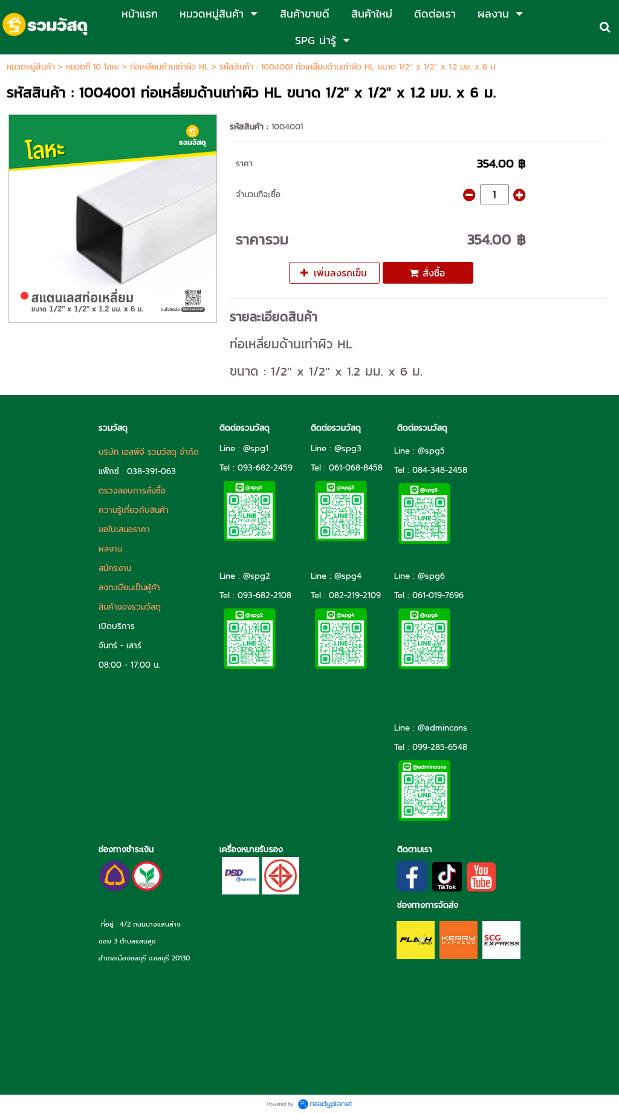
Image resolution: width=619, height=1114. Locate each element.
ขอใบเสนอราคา (124, 529)
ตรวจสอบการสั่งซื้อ (132, 490)
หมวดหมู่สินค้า (31, 66)
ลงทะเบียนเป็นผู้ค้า (129, 587)
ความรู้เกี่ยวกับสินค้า (134, 510)
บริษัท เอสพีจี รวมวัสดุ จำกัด (149, 452)
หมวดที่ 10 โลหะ (92, 66)
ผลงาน (110, 548)
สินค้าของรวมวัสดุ (130, 607)
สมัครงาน (115, 568)
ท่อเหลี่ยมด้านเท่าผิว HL (169, 66)
